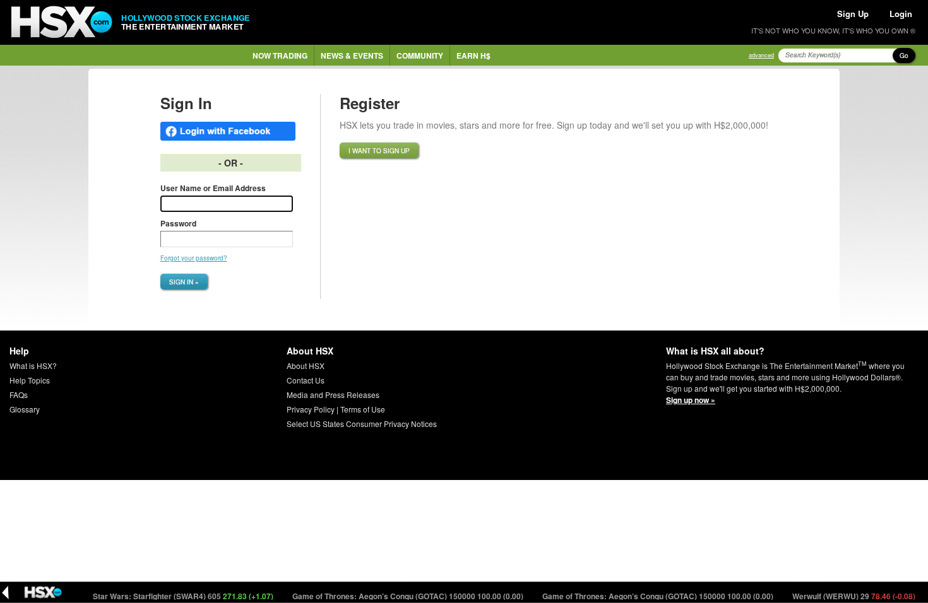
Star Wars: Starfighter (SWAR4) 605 (177, 596)
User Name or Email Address (213, 188)
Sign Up (853, 14)
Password (178, 223)
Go (904, 55)
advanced (761, 55)
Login (900, 14)
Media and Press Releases (333, 394)
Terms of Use (362, 409)
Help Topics (29, 380)
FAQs (18, 394)
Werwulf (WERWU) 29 (848, 596)
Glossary (24, 409)
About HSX (305, 365)
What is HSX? (33, 365)
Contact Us (305, 380)
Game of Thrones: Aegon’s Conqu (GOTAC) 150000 (402, 596)
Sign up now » (690, 400)
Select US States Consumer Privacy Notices (362, 423)
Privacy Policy (311, 409)
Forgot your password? (193, 258)
